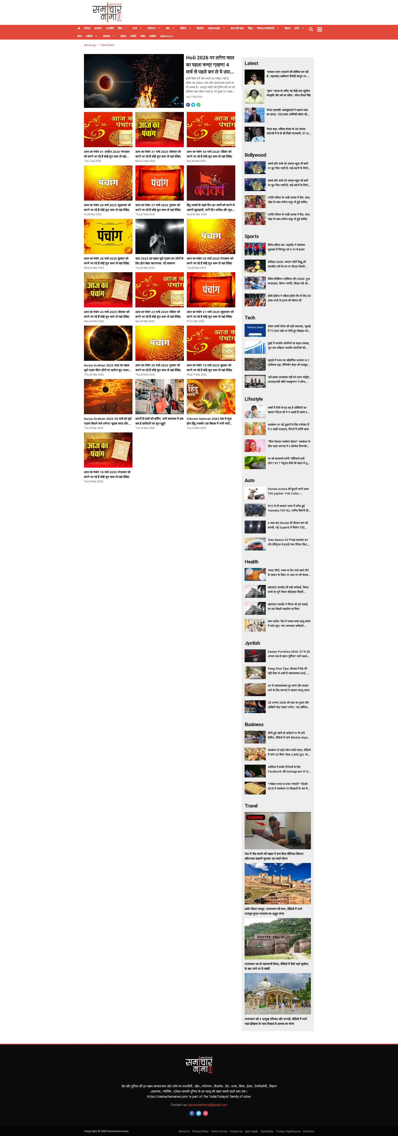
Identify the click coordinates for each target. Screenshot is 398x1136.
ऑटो (297, 28)
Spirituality (267, 1131)
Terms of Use (219, 1131)
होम (79, 29)
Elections (308, 1131)
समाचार (98, 28)
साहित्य (152, 36)
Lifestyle (254, 399)
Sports (252, 236)
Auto (250, 480)
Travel (251, 806)
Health (251, 562)
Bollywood (255, 155)
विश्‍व (120, 28)
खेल (168, 28)
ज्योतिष (89, 36)
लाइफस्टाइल (214, 28)
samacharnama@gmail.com (199, 1105)
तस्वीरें (133, 36)
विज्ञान (287, 28)
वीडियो (183, 28)
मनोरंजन (151, 28)
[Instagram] (205, 1113)
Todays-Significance (288, 1131)
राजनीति (110, 28)
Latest (251, 63)
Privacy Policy (200, 1131)
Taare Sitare (107, 45)
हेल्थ (80, 36)
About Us (184, 1131)
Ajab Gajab (251, 1131)
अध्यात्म (106, 36)
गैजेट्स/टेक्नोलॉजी (265, 28)
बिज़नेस (200, 28)
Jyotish (252, 643)
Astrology (90, 45)
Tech (250, 318)
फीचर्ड (87, 28)
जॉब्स (142, 36)
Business (254, 724)
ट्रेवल (123, 36)
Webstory (166, 36)
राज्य (134, 28)
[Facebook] (191, 1113)
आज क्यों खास (237, 28)
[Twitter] (198, 1113)
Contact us (236, 1131)
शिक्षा (250, 28)
